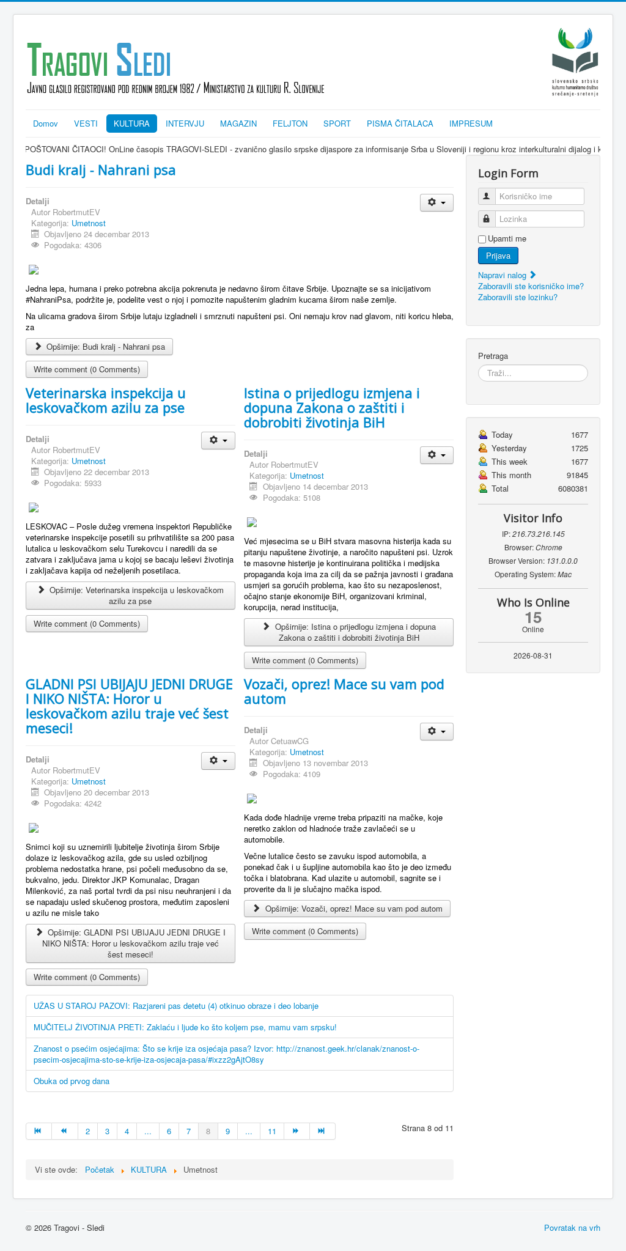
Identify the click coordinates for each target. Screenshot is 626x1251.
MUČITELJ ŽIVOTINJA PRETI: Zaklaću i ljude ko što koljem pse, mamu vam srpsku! (185, 1027)
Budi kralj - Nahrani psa (101, 169)
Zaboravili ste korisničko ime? (531, 286)
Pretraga (493, 355)
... (148, 1131)
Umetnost (89, 223)
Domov (45, 123)
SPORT (337, 123)
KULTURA (132, 123)
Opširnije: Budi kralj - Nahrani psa (104, 346)
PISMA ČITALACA (400, 123)
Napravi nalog (503, 275)
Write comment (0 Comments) (87, 369)
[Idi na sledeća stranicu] (297, 1131)
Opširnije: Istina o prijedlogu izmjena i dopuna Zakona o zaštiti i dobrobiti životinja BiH (354, 632)
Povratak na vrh (572, 1227)
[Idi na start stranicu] (39, 1131)
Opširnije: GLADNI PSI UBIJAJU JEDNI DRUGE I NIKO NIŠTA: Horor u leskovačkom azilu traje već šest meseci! (134, 943)
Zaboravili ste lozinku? (518, 297)
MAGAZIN (238, 123)
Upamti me (507, 238)
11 (272, 1131)
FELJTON (290, 123)
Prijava (498, 255)
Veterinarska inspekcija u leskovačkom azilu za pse (106, 399)
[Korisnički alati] (437, 203)
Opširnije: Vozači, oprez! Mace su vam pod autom (353, 908)
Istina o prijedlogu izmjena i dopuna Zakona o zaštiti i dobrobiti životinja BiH (332, 407)
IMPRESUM (471, 123)
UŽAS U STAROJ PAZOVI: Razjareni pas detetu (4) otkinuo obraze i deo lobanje (176, 1005)
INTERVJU (185, 123)
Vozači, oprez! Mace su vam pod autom (344, 690)
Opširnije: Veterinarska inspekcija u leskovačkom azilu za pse (135, 595)
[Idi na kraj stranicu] (323, 1131)
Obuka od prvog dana (71, 1081)
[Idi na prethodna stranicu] (65, 1131)
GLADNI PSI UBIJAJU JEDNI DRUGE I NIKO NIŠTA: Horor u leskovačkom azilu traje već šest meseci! (129, 705)
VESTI (86, 123)
